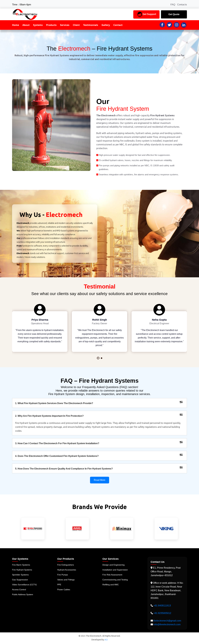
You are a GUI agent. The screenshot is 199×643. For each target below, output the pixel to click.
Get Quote (173, 14)
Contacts (182, 4)
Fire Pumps (62, 575)
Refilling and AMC (110, 584)
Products (51, 25)
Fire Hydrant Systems (22, 570)
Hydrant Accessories (66, 570)
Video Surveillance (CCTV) (24, 584)
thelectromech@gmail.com (167, 620)
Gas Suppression (20, 579)
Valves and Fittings (66, 579)
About (26, 25)
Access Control (19, 589)
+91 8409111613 (162, 605)
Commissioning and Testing (115, 579)
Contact (118, 25)
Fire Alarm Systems (21, 565)
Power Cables (63, 589)
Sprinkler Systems (20, 575)
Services (64, 25)
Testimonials (90, 25)
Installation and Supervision (115, 570)
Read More (99, 480)
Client (76, 25)
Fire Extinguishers (65, 565)
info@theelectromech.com (166, 624)
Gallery (106, 25)
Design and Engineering (113, 565)
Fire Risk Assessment (112, 575)
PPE (59, 584)
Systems (38, 25)
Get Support (149, 14)
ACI (106, 639)
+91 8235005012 (162, 613)
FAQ (172, 4)
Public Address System (22, 594)
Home (15, 25)
